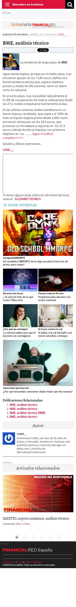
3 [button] (34, 537)
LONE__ (62, 34)
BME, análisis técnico (23, 405)
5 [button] (50, 537)
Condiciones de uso (12, 561)
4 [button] (42, 537)
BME (25, 34)
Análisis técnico (13, 34)
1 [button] (17, 537)
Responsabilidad (33, 561)
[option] (38, 501)
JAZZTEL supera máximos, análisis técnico (36, 518)
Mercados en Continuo (28, 4)
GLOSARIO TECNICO (28, 199)
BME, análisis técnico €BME (27, 413)
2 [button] (25, 537)
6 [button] (59, 537)
